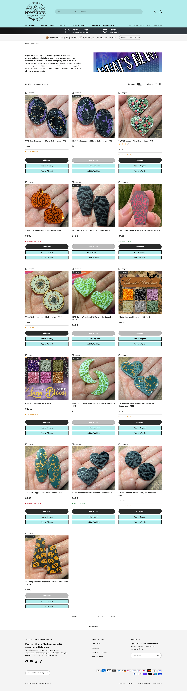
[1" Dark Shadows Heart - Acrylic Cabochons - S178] (93, 468)
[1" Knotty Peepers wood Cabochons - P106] (47, 292)
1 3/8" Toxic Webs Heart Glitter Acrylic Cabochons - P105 (93, 318)
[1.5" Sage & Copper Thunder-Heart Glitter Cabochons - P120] (140, 379)
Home (27, 43)
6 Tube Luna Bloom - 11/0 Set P (38, 403)
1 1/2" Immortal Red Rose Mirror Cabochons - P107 (139, 230)
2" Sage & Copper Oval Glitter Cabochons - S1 (44, 492)
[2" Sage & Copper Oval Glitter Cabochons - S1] (47, 468)
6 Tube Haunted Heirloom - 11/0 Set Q (134, 317)
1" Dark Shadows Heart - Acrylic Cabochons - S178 (93, 492)
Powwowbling (34, 683)
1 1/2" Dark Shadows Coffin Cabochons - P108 (91, 230)
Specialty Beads (47, 25)
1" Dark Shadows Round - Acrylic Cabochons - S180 (138, 493)
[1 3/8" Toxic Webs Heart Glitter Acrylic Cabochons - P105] (93, 292)
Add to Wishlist (47, 171)
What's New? (35, 43)
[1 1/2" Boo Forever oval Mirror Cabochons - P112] (93, 116)
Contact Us (96, 644)
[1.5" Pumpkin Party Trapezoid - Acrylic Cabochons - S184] (47, 557)
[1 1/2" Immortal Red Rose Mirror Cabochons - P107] (140, 206)
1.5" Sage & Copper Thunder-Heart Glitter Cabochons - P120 (136, 404)
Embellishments (78, 25)
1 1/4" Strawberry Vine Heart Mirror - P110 (135, 141)
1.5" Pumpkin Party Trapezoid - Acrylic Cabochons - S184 (46, 582)
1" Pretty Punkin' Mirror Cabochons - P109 (43, 230)
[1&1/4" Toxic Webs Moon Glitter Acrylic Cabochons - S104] (93, 379)
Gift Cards (133, 25)
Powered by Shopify (45, 683)
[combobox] (99, 11)
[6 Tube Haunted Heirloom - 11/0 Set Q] (140, 292)
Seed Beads (30, 25)
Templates (157, 25)
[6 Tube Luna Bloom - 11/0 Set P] (47, 379)
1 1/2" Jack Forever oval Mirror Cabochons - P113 (45, 141)
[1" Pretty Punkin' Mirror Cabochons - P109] (47, 206)
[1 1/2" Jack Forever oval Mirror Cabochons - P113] (47, 116)
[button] (160, 11)
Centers (63, 25)
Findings (94, 25)
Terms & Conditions (99, 652)
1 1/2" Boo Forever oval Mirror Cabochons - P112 (92, 141)
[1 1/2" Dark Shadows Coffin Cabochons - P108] (93, 206)
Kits (148, 25)
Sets (142, 25)
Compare (131, 84)
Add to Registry (47, 166)
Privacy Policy (97, 657)
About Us (95, 648)
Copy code (136, 37)
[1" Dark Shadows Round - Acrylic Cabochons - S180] (140, 468)
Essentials (107, 25)
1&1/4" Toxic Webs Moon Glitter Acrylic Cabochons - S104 (93, 404)
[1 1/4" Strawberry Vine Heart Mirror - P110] (140, 116)
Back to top (93, 626)
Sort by (28, 84)
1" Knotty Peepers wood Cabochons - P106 (43, 317)
